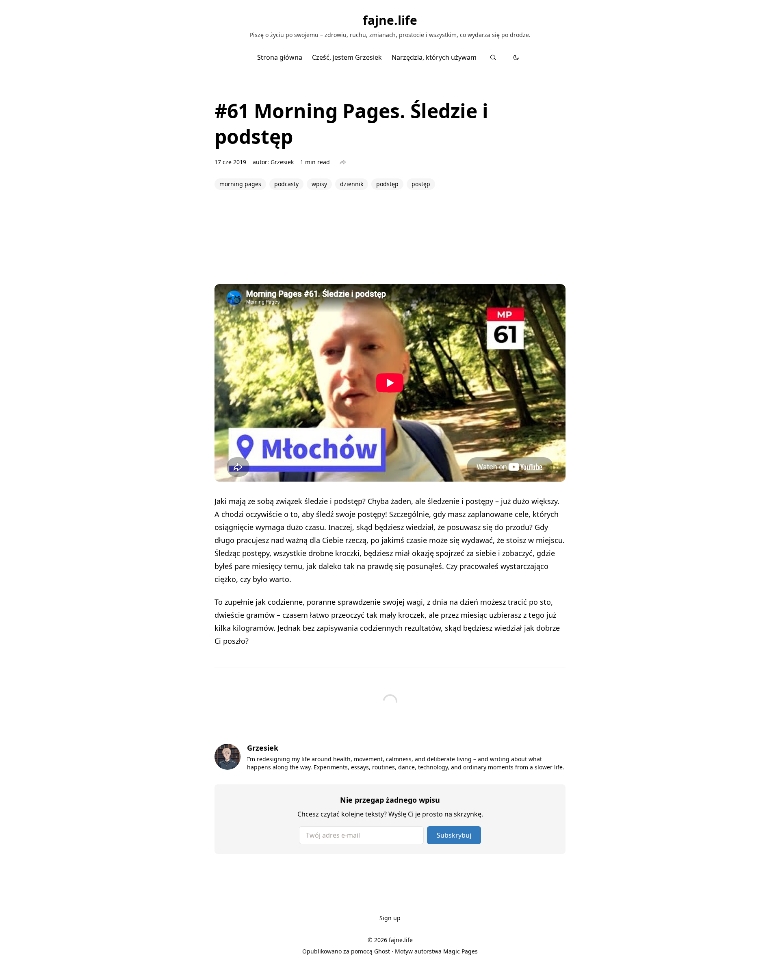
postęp (421, 184)
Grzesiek (282, 162)
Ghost (382, 951)
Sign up (390, 918)
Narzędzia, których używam (434, 57)
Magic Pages (460, 951)
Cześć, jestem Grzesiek (347, 57)
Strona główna (279, 57)
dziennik (351, 184)
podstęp (387, 184)
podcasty (286, 184)
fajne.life (390, 20)
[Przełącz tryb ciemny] (516, 57)
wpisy (319, 184)
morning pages (240, 184)
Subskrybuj (454, 835)
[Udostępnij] (342, 162)
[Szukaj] (493, 57)
